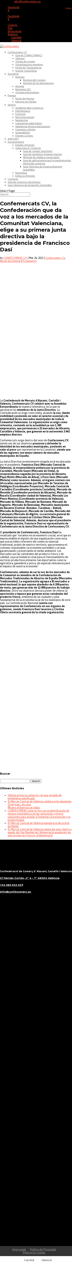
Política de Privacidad (43, 1249)
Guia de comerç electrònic (37, 151)
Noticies (19, 77)
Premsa (12, 95)
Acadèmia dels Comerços (29, 107)
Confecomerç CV (17, 52)
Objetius (20, 58)
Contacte (13, 179)
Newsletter (21, 120)
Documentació (16, 141)
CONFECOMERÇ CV (15, 257)
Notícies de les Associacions (38, 83)
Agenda (19, 86)
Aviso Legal (19, 1249)
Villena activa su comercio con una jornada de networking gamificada (35, 797)
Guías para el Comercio (28, 148)
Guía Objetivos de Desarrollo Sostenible (30, 185)
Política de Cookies (34, 1252)
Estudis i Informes (24, 145)
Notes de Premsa (24, 98)
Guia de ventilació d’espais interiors (42, 154)
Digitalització (22, 111)
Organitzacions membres (29, 64)
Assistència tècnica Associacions (32, 126)
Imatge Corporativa (26, 70)
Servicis (12, 104)
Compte (12, 25)
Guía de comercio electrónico (24, 182)
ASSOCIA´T (13, 138)
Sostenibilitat (22, 132)
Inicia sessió (15, 31)
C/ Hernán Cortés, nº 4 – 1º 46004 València (30, 878)
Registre (13, 34)
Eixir (10, 28)
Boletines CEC (23, 89)
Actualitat (13, 73)
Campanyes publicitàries (28, 123)
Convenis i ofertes (25, 129)
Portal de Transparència (28, 67)
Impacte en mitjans (25, 101)
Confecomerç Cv (55, 257)
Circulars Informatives (27, 92)
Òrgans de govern (25, 61)
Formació (20, 114)
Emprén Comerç (24, 135)
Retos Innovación (24, 117)
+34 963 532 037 (11, 884)
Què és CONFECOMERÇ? (28, 55)
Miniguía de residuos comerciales (41, 157)
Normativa (21, 172)
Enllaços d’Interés (25, 175)
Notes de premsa (10, 261)
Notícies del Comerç (34, 80)
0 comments (29, 261)
